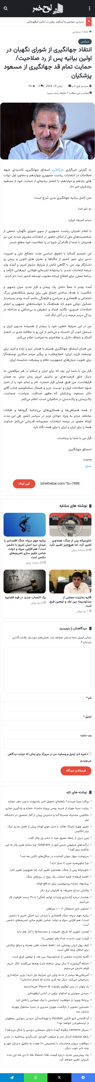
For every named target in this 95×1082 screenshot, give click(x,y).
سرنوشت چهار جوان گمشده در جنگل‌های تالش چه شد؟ (54, 856)
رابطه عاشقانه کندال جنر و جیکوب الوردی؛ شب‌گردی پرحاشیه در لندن (46, 1036)
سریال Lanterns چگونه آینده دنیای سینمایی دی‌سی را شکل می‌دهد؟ (47, 1030)
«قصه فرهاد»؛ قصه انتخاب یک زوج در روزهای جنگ (57, 876)
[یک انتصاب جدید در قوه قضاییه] (25, 581)
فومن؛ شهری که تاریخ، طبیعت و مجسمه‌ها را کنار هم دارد (53, 931)
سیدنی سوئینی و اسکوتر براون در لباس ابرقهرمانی (55, 22)
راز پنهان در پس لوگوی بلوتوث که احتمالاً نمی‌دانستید (56, 986)
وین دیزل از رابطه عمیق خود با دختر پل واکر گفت (58, 838)
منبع (88, 466)
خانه (86, 32)
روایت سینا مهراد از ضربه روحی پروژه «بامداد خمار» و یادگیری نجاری (47, 808)
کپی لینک (24, 483)
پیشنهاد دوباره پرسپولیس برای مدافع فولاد (62, 883)
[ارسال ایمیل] (69, 86)
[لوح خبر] (47, 8)
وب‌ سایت (85, 735)
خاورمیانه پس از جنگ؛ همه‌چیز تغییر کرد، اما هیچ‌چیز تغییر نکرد (70, 542)
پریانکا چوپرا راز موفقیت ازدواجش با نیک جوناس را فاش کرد (52, 1000)
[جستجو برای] (5, 10)
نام (88, 698)
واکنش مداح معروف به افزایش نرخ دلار (64, 890)
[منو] (89, 10)
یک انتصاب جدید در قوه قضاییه (25, 597)
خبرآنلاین (58, 169)
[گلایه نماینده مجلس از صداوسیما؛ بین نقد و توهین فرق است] (70, 581)
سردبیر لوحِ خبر (80, 86)
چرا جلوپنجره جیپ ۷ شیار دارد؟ (69, 863)
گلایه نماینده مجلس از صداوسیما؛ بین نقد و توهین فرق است (70, 601)
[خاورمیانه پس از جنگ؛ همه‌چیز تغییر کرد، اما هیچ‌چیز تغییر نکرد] (70, 524)
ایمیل (87, 717)
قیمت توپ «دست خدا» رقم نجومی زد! (65, 938)
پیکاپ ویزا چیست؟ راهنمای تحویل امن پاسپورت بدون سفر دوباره (48, 801)
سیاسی (76, 32)
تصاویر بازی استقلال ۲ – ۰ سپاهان (67, 908)
